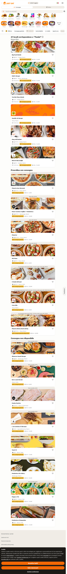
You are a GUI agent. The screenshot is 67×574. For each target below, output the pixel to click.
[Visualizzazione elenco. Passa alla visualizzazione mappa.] (64, 11)
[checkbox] (4, 24)
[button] (7, 3)
